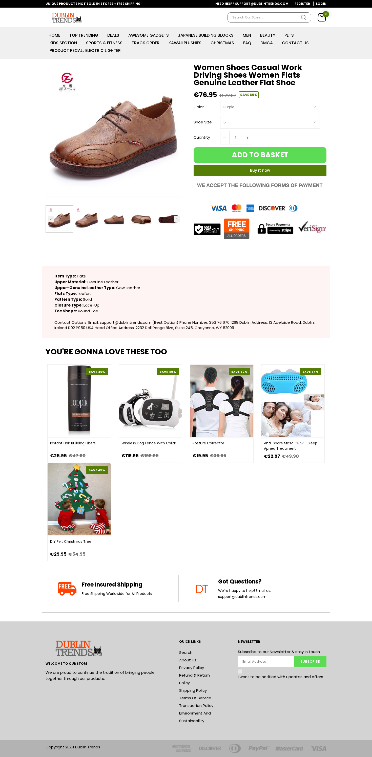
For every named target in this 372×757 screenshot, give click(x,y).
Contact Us (295, 43)
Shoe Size (203, 122)
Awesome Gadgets (148, 35)
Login (321, 4)
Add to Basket (260, 155)
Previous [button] (51, 219)
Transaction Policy (196, 705)
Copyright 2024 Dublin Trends (73, 747)
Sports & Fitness (104, 43)
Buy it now (260, 170)
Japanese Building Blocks (206, 35)
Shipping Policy (193, 690)
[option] (59, 219)
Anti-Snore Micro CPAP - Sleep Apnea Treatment (290, 446)
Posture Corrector (208, 443)
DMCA (266, 43)
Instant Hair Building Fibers (73, 443)
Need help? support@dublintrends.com (251, 4)
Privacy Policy (191, 667)
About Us (187, 660)
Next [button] (177, 219)
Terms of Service (195, 698)
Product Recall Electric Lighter (85, 50)
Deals (113, 35)
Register (302, 4)
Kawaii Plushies (185, 43)
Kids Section (63, 43)
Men (247, 35)
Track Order (145, 43)
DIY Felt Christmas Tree (70, 541)
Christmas (222, 43)
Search (185, 652)
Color (199, 107)
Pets (289, 35)
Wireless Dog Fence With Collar (148, 443)
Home (54, 35)
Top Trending (83, 35)
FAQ (247, 43)
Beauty (267, 35)
